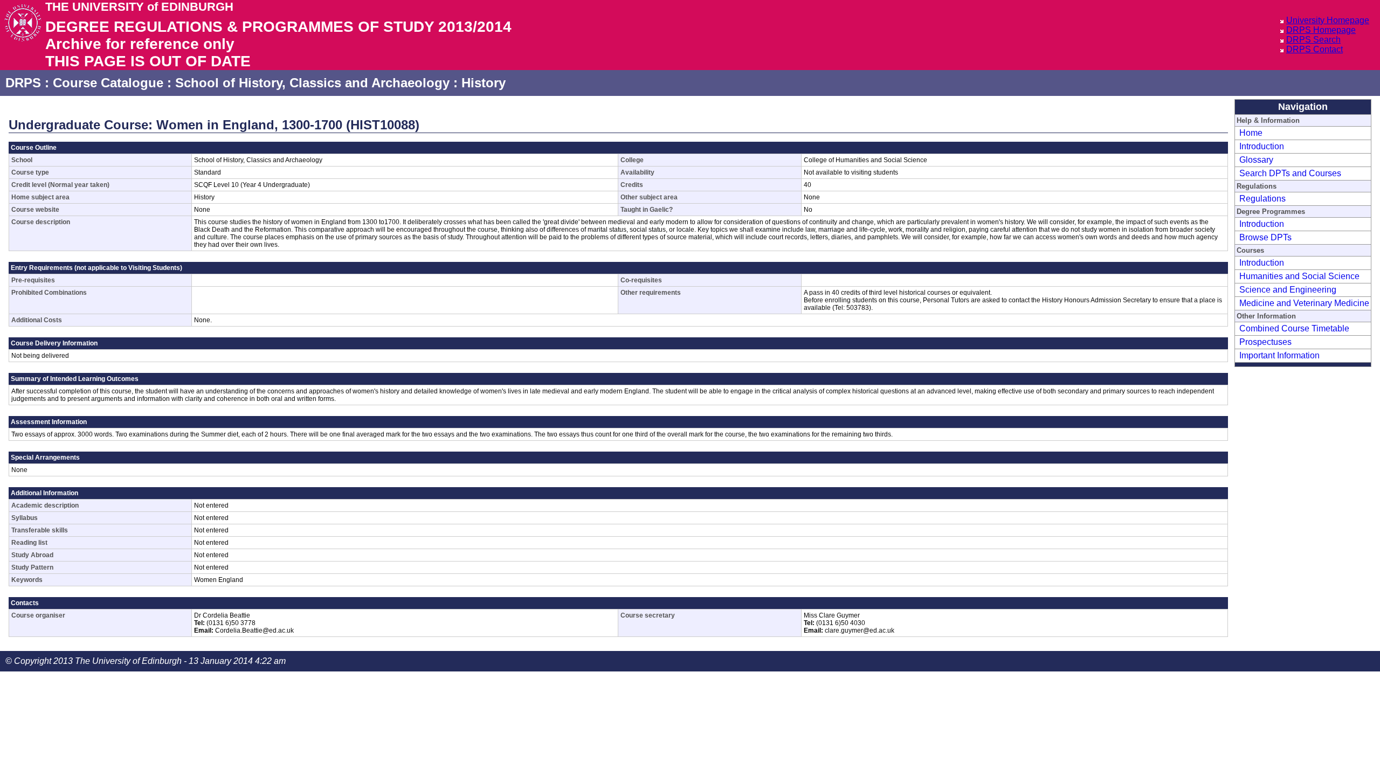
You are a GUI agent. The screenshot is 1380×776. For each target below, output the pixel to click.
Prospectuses (1265, 342)
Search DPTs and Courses (1290, 173)
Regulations (1262, 198)
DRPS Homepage (1321, 29)
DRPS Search (1313, 39)
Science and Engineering (1287, 289)
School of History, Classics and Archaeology (312, 82)
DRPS (23, 82)
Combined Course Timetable (1294, 328)
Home (1250, 132)
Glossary (1256, 159)
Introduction (1261, 146)
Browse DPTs (1265, 237)
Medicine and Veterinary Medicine (1304, 303)
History (483, 82)
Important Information (1279, 355)
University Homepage (1327, 20)
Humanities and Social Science (1299, 276)
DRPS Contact (1314, 49)
